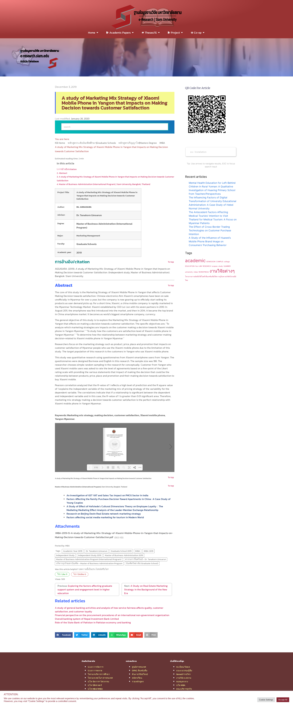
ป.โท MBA (180, 685)
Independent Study (65, 555)
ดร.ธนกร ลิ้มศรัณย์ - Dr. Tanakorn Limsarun (145, 559)
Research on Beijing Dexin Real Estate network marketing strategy (104, 513)
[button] (64, 635)
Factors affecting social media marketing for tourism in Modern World (105, 517)
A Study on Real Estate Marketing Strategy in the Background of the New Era (146, 589)
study (220, 266)
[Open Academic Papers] (132, 33)
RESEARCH (207, 266)
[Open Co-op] (203, 33)
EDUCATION (190, 266)
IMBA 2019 (148, 551)
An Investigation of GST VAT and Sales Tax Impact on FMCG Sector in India (107, 495)
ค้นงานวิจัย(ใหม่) (140, 674)
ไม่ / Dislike (79, 574)
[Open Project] (182, 33)
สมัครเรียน (137, 677)
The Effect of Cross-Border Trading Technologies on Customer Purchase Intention (210, 230)
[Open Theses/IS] (158, 33)
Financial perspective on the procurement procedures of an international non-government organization (112, 615)
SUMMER (227, 266)
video (196, 272)
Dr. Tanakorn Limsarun (96, 551)
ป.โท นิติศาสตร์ (95, 685)
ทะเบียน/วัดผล (183, 666)
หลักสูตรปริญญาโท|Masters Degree (137, 143)
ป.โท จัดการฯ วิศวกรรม (98, 681)
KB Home (60, 143)
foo (196, 266)
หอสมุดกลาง (182, 681)
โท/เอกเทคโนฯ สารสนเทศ (100, 677)
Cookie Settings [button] (266, 700)
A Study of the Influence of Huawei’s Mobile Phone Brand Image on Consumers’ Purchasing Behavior (210, 241)
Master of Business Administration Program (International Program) (88, 559)
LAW (200, 266)
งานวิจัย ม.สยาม (183, 677)
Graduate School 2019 (121, 551)
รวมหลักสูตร (138, 681)
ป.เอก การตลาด (95, 670)
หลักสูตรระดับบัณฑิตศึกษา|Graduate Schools (92, 143)
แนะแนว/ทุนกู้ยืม (184, 670)
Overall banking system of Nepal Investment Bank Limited (87, 619)
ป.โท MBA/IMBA (95, 688)
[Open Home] (97, 33)
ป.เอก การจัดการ (95, 666)
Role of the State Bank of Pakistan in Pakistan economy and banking (93, 622)
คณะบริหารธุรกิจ (184, 688)
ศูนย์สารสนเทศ (139, 666)
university (189, 272)
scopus (215, 266)
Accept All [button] (282, 700)
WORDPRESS (204, 272)
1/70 (96, 467)
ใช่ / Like (62, 574)
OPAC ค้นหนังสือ (139, 670)
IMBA (162, 143)
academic (195, 260)
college (227, 262)
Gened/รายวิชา (183, 674)
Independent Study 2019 (89, 555)
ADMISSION (210, 262)
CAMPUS (219, 262)
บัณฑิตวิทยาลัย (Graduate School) (142, 563)
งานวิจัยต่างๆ (222, 271)
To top (171, 262)
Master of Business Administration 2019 (124, 555)
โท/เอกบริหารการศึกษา (99, 674)
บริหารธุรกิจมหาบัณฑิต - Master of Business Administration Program (89, 563)
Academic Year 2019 (72, 551)
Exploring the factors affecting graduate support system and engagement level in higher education (85, 589)
